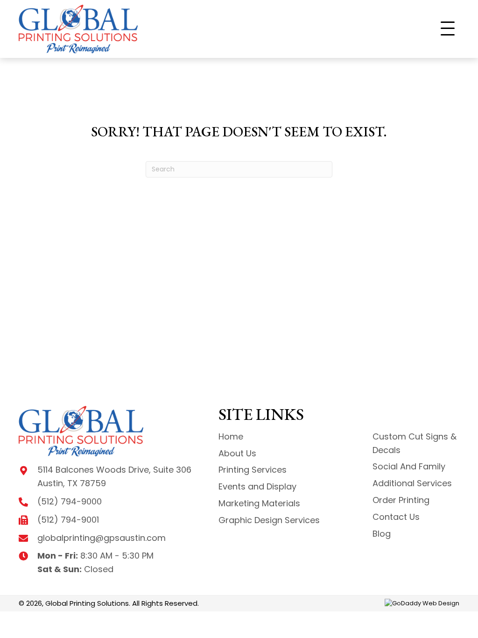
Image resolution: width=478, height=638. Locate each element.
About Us (237, 453)
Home (230, 436)
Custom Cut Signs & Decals (415, 443)
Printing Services (252, 469)
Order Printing (401, 500)
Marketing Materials (259, 503)
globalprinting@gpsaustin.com (101, 538)
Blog (382, 533)
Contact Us (396, 517)
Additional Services (412, 483)
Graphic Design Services (269, 520)
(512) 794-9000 (69, 501)
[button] (447, 29)
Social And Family (409, 466)
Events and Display (257, 486)
